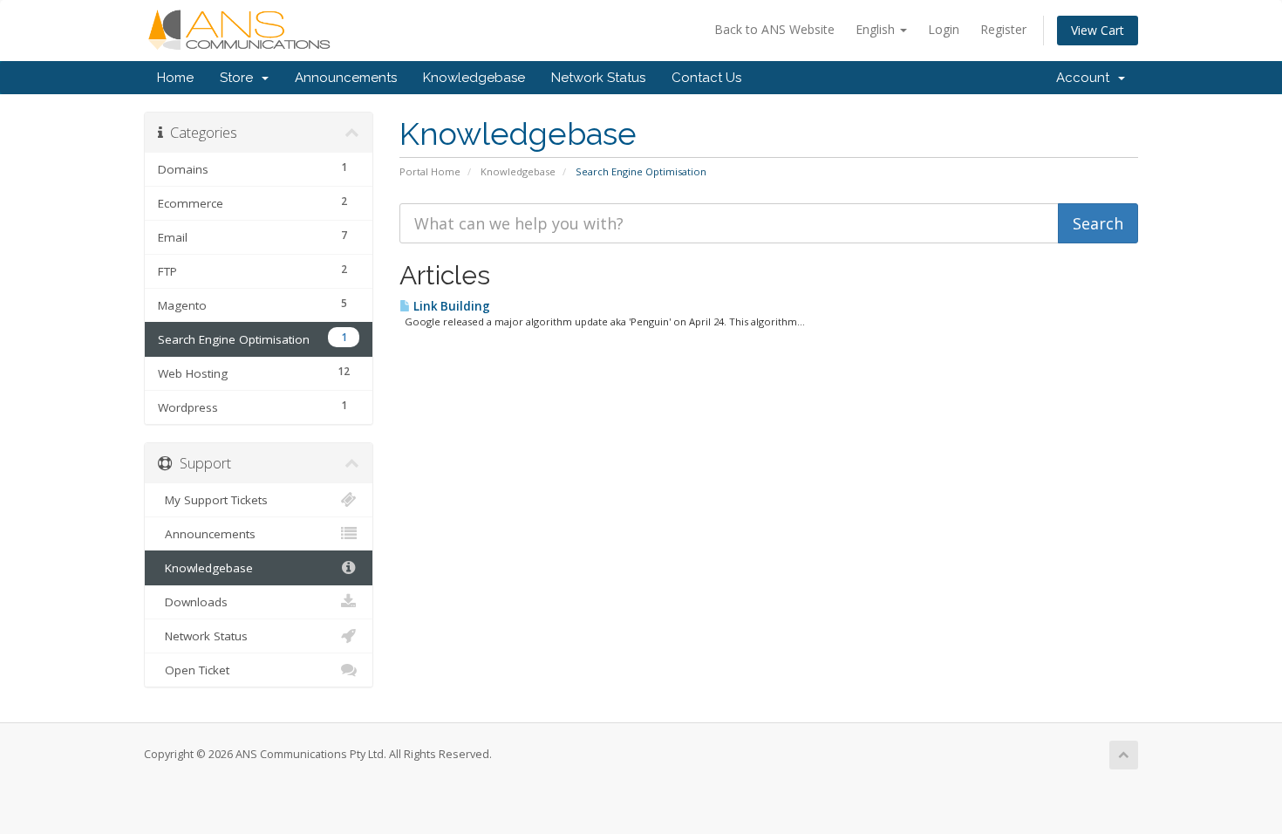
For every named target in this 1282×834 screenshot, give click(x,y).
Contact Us (706, 77)
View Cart (1097, 30)
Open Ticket (193, 670)
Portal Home (429, 171)
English (877, 29)
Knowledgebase (474, 77)
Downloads (193, 602)
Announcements (346, 77)
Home (175, 77)
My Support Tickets (213, 500)
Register (1003, 29)
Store (240, 77)
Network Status (598, 77)
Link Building (450, 306)
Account (1086, 77)
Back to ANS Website (774, 29)
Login (943, 29)
